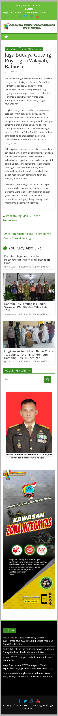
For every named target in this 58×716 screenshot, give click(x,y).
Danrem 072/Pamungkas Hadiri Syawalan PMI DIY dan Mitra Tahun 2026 (27, 307)
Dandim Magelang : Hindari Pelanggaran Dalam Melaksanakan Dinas (27, 260)
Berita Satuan (12, 49)
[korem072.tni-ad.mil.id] (6, 37)
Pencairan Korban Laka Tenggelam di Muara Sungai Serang (27, 236)
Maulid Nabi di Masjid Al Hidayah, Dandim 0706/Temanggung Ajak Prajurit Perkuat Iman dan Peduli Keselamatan (28, 640)
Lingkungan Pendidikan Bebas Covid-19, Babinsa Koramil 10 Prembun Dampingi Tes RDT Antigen (28, 354)
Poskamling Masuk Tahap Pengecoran (21, 218)
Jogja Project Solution (41, 711)
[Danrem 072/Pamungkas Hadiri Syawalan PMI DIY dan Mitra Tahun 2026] (29, 275)
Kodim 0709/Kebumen (31, 49)
